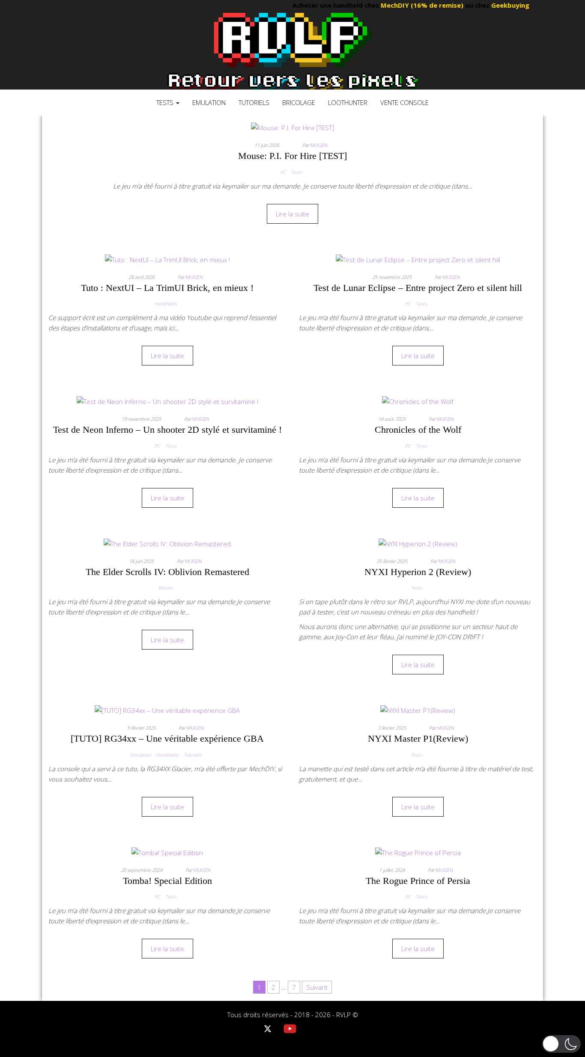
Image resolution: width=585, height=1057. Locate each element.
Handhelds (165, 303)
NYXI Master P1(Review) (418, 738)
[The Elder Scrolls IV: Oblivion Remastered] (167, 543)
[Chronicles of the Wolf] (418, 400)
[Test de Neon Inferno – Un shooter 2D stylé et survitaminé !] (167, 400)
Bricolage (298, 102)
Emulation (209, 102)
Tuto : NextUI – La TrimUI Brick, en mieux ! (167, 287)
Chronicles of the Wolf (418, 429)
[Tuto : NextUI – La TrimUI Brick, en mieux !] (167, 259)
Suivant (317, 987)
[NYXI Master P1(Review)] (417, 709)
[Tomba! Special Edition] (167, 851)
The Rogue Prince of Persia (418, 880)
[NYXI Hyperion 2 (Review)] (418, 543)
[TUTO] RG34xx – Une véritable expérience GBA (167, 738)
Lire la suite (292, 214)
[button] (561, 1044)
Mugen (319, 145)
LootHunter (347, 102)
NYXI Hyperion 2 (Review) (417, 571)
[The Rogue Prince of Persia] (418, 851)
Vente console (404, 102)
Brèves (165, 587)
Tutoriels (254, 102)
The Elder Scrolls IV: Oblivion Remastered (167, 571)
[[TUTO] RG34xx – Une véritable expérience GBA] (167, 709)
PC (283, 172)
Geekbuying (500, 5)
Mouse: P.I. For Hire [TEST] (292, 155)
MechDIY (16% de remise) (412, 5)
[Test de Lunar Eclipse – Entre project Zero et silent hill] (418, 259)
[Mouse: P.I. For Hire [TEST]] (292, 127)
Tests (165, 102)
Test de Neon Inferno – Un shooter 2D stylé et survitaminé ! (167, 429)
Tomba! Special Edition (167, 880)
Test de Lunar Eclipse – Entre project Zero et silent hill (417, 287)
